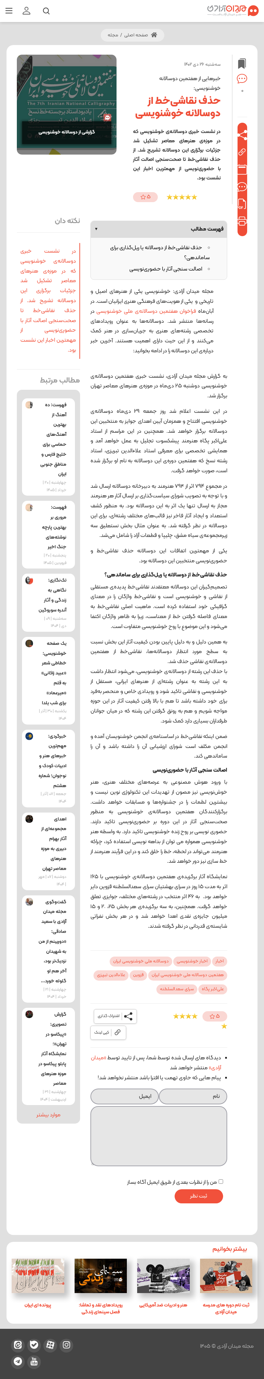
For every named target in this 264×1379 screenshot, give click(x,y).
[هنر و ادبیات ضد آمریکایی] (163, 1276)
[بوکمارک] (242, 187)
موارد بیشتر (48, 1115)
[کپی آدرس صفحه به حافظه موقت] (242, 152)
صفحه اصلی (136, 35)
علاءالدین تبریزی (111, 975)
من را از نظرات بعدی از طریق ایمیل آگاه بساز (172, 1182)
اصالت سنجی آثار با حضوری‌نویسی (165, 269)
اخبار (220, 961)
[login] (26, 10)
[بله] (34, 1346)
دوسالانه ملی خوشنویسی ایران (141, 961)
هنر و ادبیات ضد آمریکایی (163, 1305)
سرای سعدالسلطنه (177, 989)
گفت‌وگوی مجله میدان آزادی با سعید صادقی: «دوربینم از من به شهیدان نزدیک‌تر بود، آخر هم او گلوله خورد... (52, 941)
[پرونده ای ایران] (38, 1276)
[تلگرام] (18, 1362)
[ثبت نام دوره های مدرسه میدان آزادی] (226, 1276)
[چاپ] (242, 221)
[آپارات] (50, 1346)
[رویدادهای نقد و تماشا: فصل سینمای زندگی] (101, 1276)
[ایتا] (18, 1346)
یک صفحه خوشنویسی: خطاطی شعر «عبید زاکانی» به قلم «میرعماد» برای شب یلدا (53, 673)
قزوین (138, 975)
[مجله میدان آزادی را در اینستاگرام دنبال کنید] (66, 1346)
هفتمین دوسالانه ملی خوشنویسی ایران (188, 975)
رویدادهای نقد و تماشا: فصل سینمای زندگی (101, 1309)
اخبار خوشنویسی (192, 961)
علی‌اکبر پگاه (213, 989)
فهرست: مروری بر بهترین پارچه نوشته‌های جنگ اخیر (54, 527)
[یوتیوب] (34, 1362)
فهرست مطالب (158, 229)
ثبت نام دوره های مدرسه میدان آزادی (226, 1309)
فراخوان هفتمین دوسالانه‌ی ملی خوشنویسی (146, 311)
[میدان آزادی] (233, 10)
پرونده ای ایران (37, 1305)
